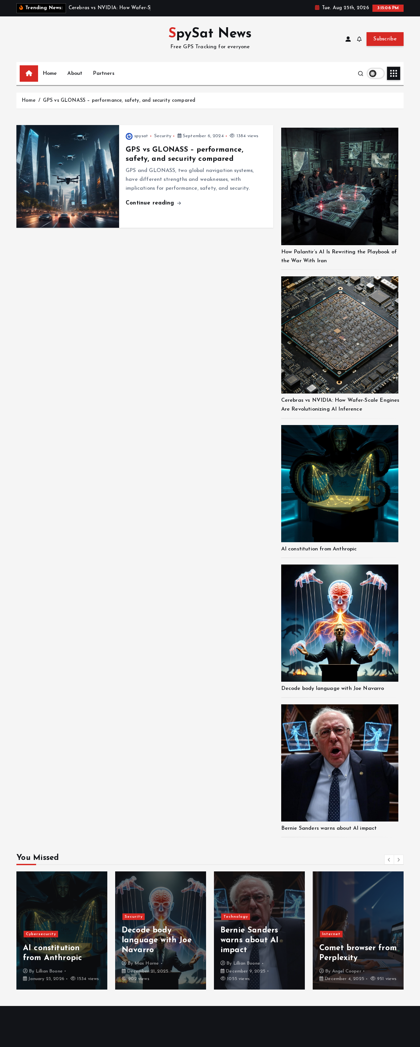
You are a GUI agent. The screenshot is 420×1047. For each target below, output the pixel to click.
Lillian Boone (148, 963)
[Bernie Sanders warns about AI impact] (339, 763)
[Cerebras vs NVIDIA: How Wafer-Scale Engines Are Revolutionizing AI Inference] (339, 335)
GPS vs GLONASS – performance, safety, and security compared (119, 100)
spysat (141, 136)
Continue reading (151, 203)
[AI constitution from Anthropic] (339, 483)
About (74, 73)
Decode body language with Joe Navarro (332, 688)
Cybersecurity (337, 914)
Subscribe (385, 39)
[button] (389, 860)
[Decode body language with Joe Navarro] (339, 623)
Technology (137, 917)
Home (50, 73)
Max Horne (48, 963)
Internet (232, 934)
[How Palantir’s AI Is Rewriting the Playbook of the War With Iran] (339, 186)
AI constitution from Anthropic (319, 549)
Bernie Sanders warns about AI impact (329, 828)
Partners (103, 73)
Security (162, 136)
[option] (61, 930)
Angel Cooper (247, 971)
